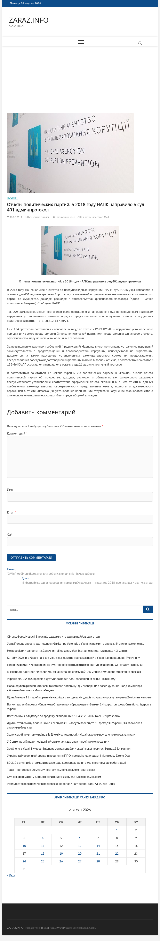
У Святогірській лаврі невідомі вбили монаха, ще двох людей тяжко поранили (58, 741)
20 (80, 853)
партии (87, 217)
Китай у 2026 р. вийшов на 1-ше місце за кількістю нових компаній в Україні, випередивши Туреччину (73, 657)
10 (24, 845)
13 (80, 845)
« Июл (11, 875)
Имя (10, 489)
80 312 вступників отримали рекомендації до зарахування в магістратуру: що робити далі (66, 762)
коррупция (63, 217)
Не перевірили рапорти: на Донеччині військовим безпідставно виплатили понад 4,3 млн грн (67, 650)
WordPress (63, 927)
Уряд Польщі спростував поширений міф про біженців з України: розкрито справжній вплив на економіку (75, 643)
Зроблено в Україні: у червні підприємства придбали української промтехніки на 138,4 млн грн (69, 748)
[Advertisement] (79, 75)
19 (61, 853)
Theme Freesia (48, 927)
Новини (12, 197)
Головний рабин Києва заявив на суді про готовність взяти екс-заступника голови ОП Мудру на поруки (74, 664)
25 (42, 861)
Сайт (10, 534)
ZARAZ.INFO (29, 20)
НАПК (79, 217)
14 (98, 845)
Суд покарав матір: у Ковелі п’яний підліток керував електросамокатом (54, 776)
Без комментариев (38, 217)
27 (80, 861)
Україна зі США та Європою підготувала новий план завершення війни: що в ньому (61, 678)
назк (72, 217)
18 (42, 853)
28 (98, 861)
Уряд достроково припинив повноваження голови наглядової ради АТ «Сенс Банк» (61, 783)
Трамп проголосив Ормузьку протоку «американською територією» (51, 769)
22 (117, 853)
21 (98, 853)
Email (11, 512)
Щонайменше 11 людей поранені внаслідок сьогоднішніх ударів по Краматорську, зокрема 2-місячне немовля (79, 697)
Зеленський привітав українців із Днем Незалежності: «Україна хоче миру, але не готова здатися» (71, 734)
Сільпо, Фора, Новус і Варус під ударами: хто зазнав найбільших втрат (53, 636)
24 (24, 861)
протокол (97, 217)
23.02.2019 (15, 217)
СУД (106, 217)
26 (61, 861)
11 (42, 845)
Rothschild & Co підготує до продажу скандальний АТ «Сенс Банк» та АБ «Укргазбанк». (64, 716)
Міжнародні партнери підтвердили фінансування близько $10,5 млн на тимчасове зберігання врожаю (74, 671)
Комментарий (17, 433)
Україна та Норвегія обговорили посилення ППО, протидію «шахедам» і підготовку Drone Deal (69, 755)
